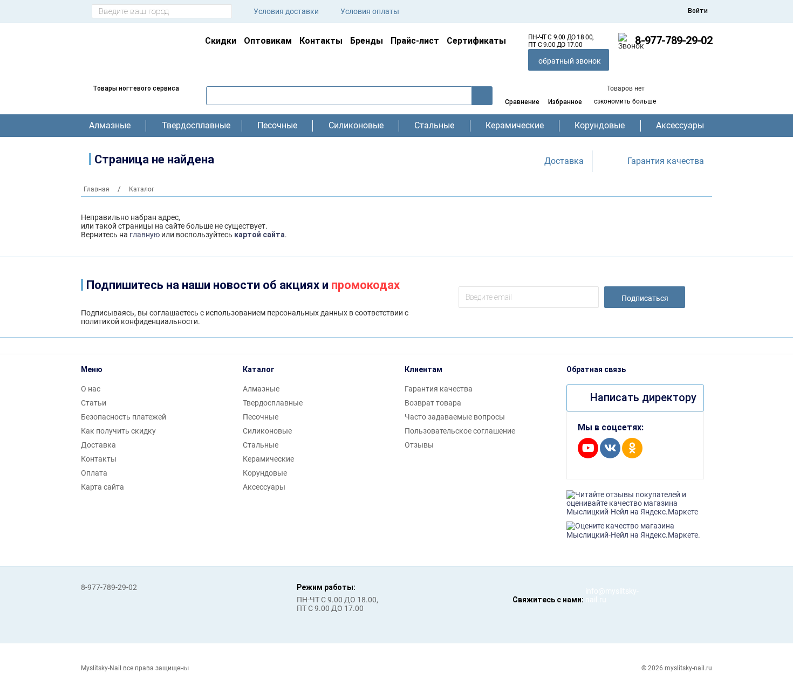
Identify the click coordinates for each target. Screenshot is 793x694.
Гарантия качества (665, 161)
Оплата (94, 473)
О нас (90, 388)
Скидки (220, 41)
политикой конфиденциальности (139, 321)
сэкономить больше (625, 101)
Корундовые (600, 125)
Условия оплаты (369, 11)
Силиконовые (356, 125)
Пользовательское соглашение (460, 431)
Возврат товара (433, 402)
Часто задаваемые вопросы (455, 417)
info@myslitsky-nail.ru (596, 595)
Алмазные (110, 125)
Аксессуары (680, 125)
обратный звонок (569, 61)
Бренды (366, 41)
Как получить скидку (118, 431)
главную (144, 234)
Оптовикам (268, 41)
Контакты (321, 41)
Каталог (259, 369)
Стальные (434, 125)
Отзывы (419, 445)
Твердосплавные (194, 125)
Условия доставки (286, 11)
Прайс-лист (415, 41)
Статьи (93, 402)
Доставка (564, 161)
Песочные (277, 125)
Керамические (515, 125)
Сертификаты (476, 41)
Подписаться (644, 298)
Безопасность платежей (123, 417)
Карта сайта (102, 487)
